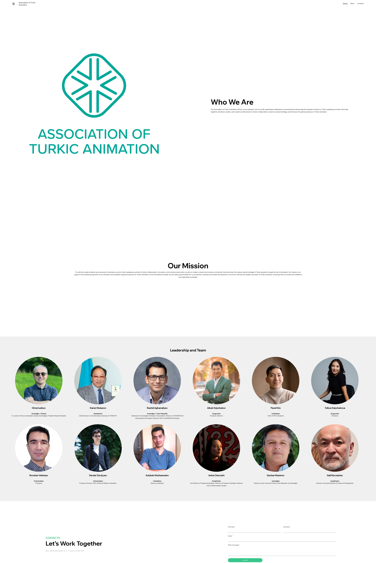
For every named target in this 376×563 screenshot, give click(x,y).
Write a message (234, 545)
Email (230, 536)
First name (231, 527)
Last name (286, 527)
